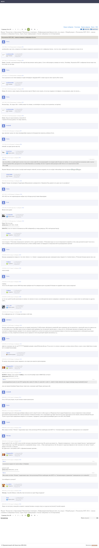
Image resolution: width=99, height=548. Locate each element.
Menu (3, 1)
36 (34, 29)
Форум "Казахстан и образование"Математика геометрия (19, 32)
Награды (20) (19, 153)
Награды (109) (20, 355)
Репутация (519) (19, 215)
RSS (97, 27)
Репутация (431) (19, 498)
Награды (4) (18, 308)
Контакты (88, 545)
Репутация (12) (18, 55)
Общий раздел (69, 32)
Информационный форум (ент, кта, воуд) (51, 32)
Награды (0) (17, 56)
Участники (77, 27)
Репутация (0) (17, 175)
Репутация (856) (19, 306)
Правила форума (85, 27)
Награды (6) (17, 368)
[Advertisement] (47, 15)
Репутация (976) (19, 152)
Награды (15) (17, 486)
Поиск (93, 27)
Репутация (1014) (18, 485)
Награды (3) (18, 217)
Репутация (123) (18, 367)
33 (25, 29)
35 (31, 29)
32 (22, 29)
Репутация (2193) (21, 354)
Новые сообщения (68, 27)
